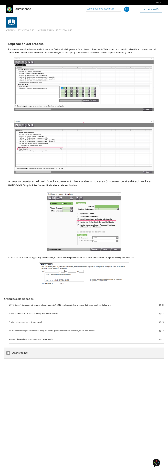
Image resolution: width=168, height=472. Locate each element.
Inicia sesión (153, 9)
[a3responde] (9, 9)
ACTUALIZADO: (45, 30)
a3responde (23, 9)
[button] (126, 9)
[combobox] (103, 9)
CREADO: (11, 30)
